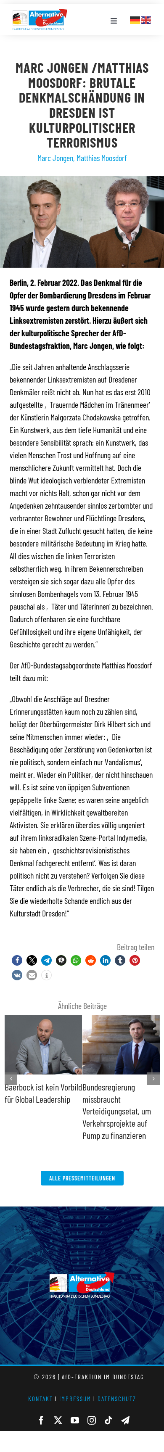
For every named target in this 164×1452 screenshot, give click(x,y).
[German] (135, 19)
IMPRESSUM (75, 1386)
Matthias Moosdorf (102, 158)
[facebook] (41, 1408)
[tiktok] (108, 1408)
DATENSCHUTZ (117, 1386)
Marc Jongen (55, 158)
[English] (146, 19)
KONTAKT (40, 1386)
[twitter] (58, 1408)
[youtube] (75, 1408)
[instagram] (91, 1408)
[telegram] (125, 1408)
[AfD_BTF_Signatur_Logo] (40, 13)
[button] (17, 960)
